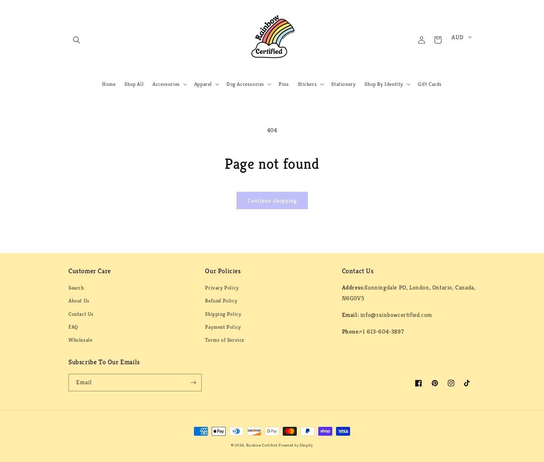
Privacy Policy (222, 287)
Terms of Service (224, 340)
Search (76, 287)
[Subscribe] (193, 382)
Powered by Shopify (296, 445)
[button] (76, 40)
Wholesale (80, 340)
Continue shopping (272, 200)
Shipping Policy (223, 314)
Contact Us (81, 314)
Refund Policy (221, 300)
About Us (79, 300)
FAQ (73, 327)
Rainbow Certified (262, 445)
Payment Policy (223, 327)
